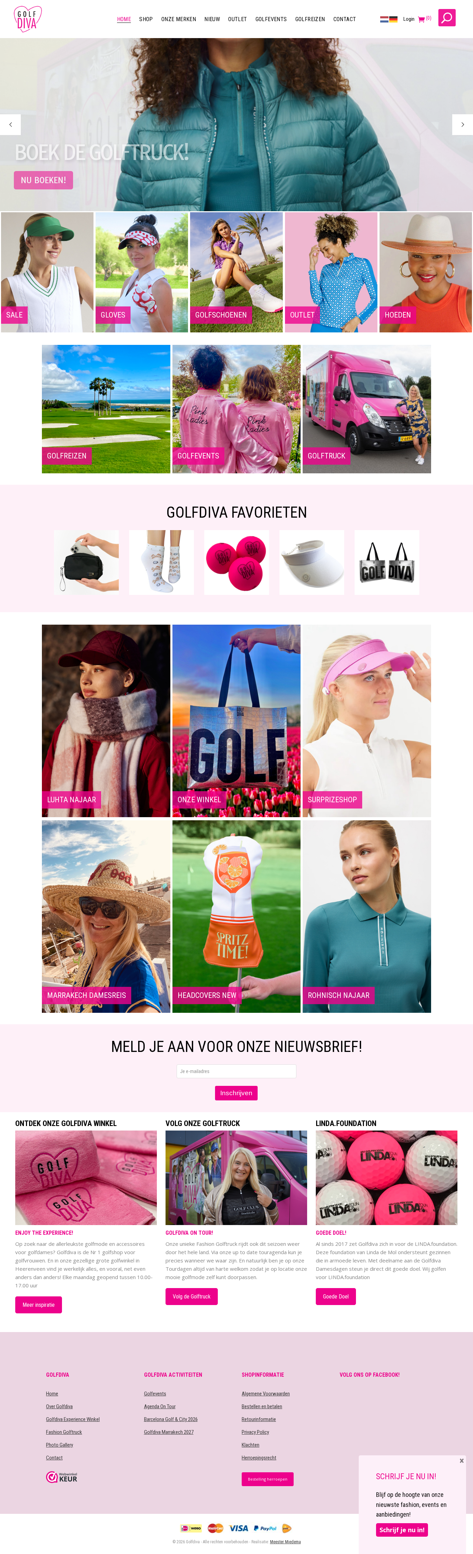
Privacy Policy (255, 1432)
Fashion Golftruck (64, 1432)
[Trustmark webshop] (90, 1477)
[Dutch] (384, 19)
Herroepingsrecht (259, 1458)
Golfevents (155, 1394)
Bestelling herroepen (267, 1479)
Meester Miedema (285, 1541)
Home (52, 1394)
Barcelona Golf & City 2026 (171, 1419)
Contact (54, 1458)
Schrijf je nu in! (402, 1530)
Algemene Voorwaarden (266, 1394)
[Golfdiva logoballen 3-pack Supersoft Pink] (161, 562)
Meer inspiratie (39, 1305)
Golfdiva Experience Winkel (73, 1419)
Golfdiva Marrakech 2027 (169, 1432)
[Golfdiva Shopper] (311, 562)
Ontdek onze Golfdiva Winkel (66, 1123)
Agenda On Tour (160, 1406)
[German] (393, 19)
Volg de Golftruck (192, 1296)
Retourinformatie (259, 1419)
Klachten (250, 1445)
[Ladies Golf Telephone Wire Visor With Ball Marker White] (236, 562)
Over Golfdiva (59, 1406)
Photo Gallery (59, 1445)
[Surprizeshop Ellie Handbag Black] (387, 562)
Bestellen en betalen (262, 1406)
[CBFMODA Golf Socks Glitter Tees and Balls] (86, 562)
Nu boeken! (43, 180)
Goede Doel (336, 1296)
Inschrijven (236, 1093)
